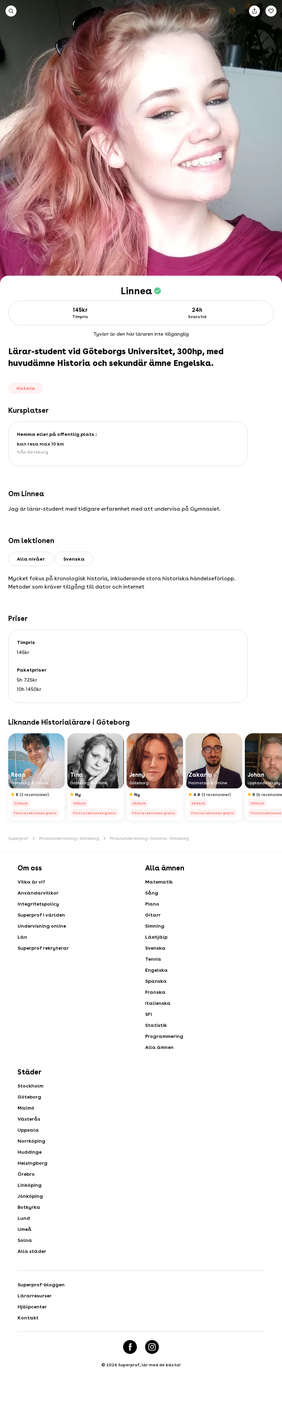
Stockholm (30, 1086)
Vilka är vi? (31, 882)
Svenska (155, 948)
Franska (155, 992)
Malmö (26, 1108)
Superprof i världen (41, 915)
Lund (24, 1218)
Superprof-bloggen (41, 1284)
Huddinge (30, 1152)
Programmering (164, 1036)
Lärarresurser (35, 1295)
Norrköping (31, 1141)
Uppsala (28, 1130)
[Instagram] (152, 1347)
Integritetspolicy (38, 904)
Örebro (26, 1174)
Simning (154, 926)
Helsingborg (32, 1163)
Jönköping (30, 1196)
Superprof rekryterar (43, 948)
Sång (151, 893)
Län (22, 937)
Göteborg (29, 1097)
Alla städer (32, 1251)
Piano (152, 904)
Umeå (25, 1229)
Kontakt (28, 1317)
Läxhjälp (156, 937)
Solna (25, 1240)
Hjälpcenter (32, 1306)
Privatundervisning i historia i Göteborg (149, 838)
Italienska (158, 1003)
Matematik (159, 882)
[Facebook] (130, 1347)
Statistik (156, 1025)
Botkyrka (29, 1207)
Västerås (29, 1119)
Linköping (30, 1185)
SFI (148, 1014)
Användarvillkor (38, 893)
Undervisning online (42, 926)
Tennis (153, 959)
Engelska (156, 970)
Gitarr (153, 915)
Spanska (156, 981)
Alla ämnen (159, 1047)
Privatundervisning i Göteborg (69, 838)
